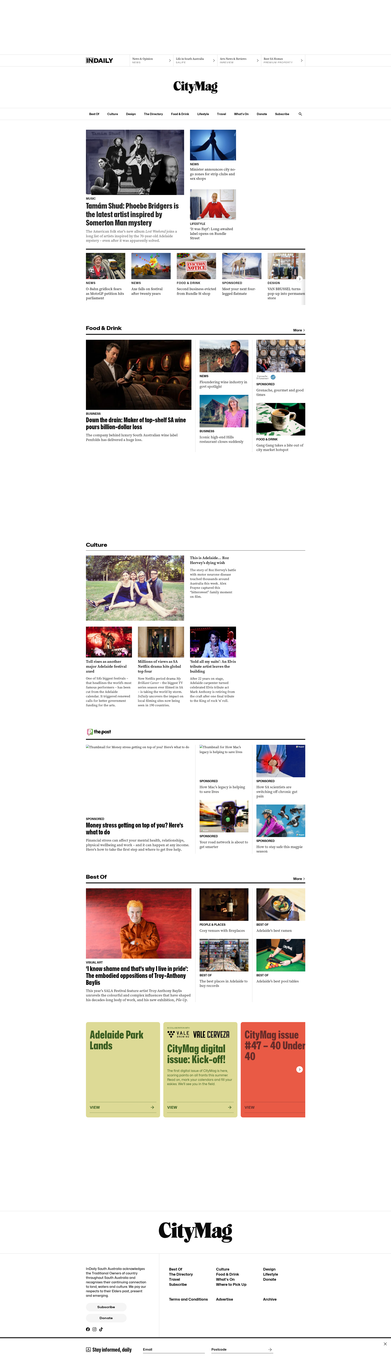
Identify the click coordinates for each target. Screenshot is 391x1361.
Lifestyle (203, 114)
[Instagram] (94, 1329)
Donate (262, 114)
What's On (241, 114)
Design (131, 114)
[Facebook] (88, 1329)
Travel (221, 114)
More (297, 330)
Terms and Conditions (188, 1299)
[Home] (108, 61)
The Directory (153, 114)
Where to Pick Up (231, 1284)
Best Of (94, 114)
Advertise (224, 1299)
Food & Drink (180, 114)
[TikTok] (101, 1329)
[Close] (385, 1344)
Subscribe (282, 114)
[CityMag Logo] (195, 87)
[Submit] (269, 1349)
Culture (112, 114)
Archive (270, 1299)
